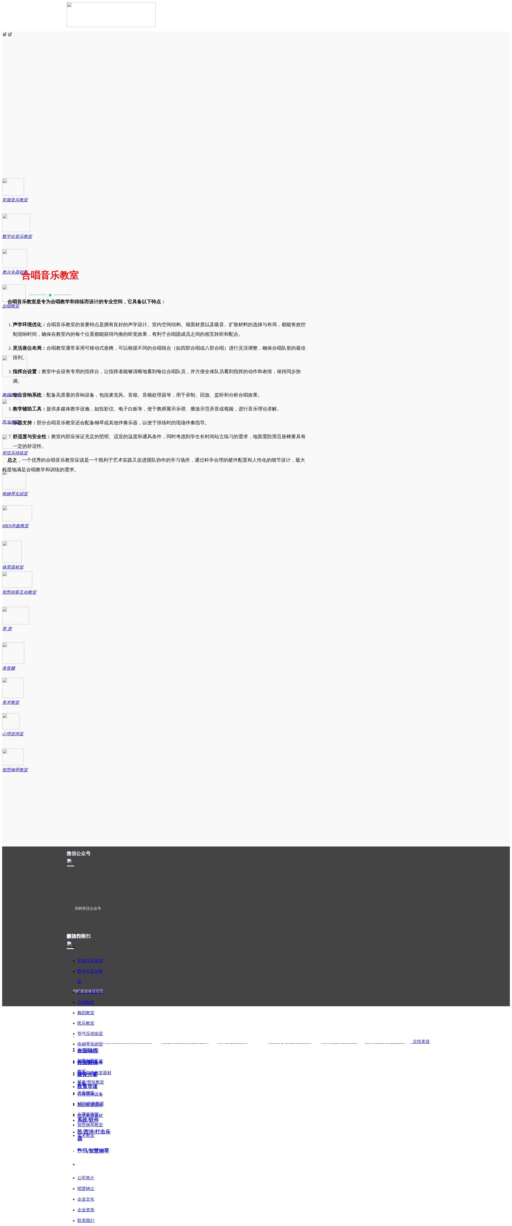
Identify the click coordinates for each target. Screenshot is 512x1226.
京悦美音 (420, 1041)
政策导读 (87, 1086)
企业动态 (87, 1050)
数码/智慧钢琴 (93, 1150)
